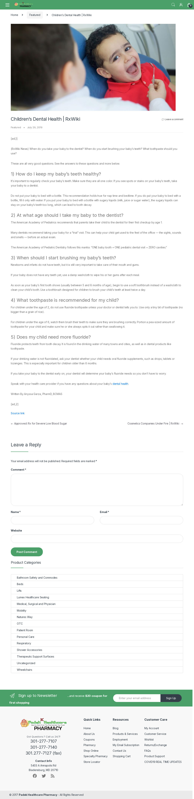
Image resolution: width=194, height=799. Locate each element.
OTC (20, 623)
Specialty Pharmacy (96, 756)
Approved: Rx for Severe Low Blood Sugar (39, 423)
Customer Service (155, 733)
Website (16, 530)
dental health (120, 383)
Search (173, 5)
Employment (120, 739)
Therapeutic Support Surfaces (35, 656)
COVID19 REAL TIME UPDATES (163, 761)
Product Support (154, 756)
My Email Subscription (126, 745)
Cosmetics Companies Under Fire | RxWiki (155, 423)
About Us (89, 733)
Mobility (21, 610)
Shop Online (91, 750)
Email (104, 512)
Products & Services (125, 733)
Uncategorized (26, 663)
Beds (20, 584)
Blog (115, 728)
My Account (151, 728)
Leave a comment (174, 119)
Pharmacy (90, 745)
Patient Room (25, 630)
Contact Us (119, 750)
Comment (18, 469)
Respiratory (24, 643)
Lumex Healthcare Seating (33, 597)
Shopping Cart (121, 756)
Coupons (89, 739)
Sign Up (171, 698)
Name (16, 512)
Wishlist (148, 739)
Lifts (19, 590)
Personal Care (25, 636)
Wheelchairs (24, 669)
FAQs (147, 750)
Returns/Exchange (155, 745)
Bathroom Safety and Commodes (37, 577)
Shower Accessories (29, 649)
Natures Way (24, 617)
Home (14, 14)
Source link (17, 413)
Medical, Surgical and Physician (36, 603)
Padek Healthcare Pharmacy (38, 794)
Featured (34, 14)
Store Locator (92, 761)
